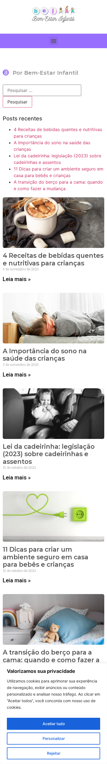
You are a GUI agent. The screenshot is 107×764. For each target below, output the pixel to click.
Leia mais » (17, 279)
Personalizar (54, 738)
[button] (53, 41)
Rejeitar (53, 753)
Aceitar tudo (54, 723)
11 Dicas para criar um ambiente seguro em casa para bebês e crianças (45, 557)
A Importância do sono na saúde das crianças (45, 355)
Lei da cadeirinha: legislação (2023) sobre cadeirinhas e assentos (49, 454)
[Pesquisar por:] (42, 90)
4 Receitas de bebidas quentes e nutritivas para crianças (53, 259)
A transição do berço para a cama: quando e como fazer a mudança (51, 660)
